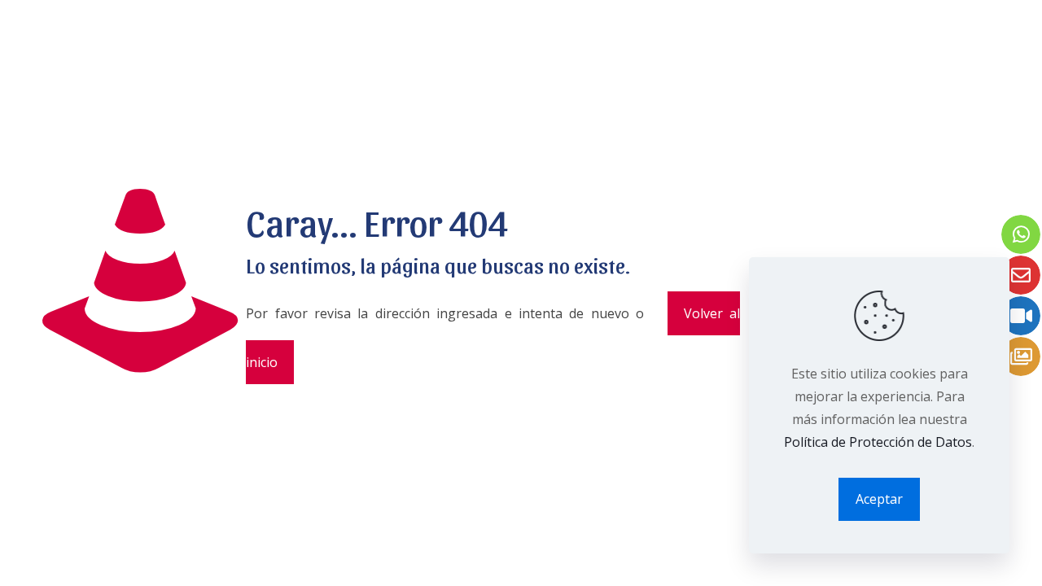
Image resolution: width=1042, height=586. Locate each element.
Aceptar (879, 499)
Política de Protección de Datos (878, 442)
